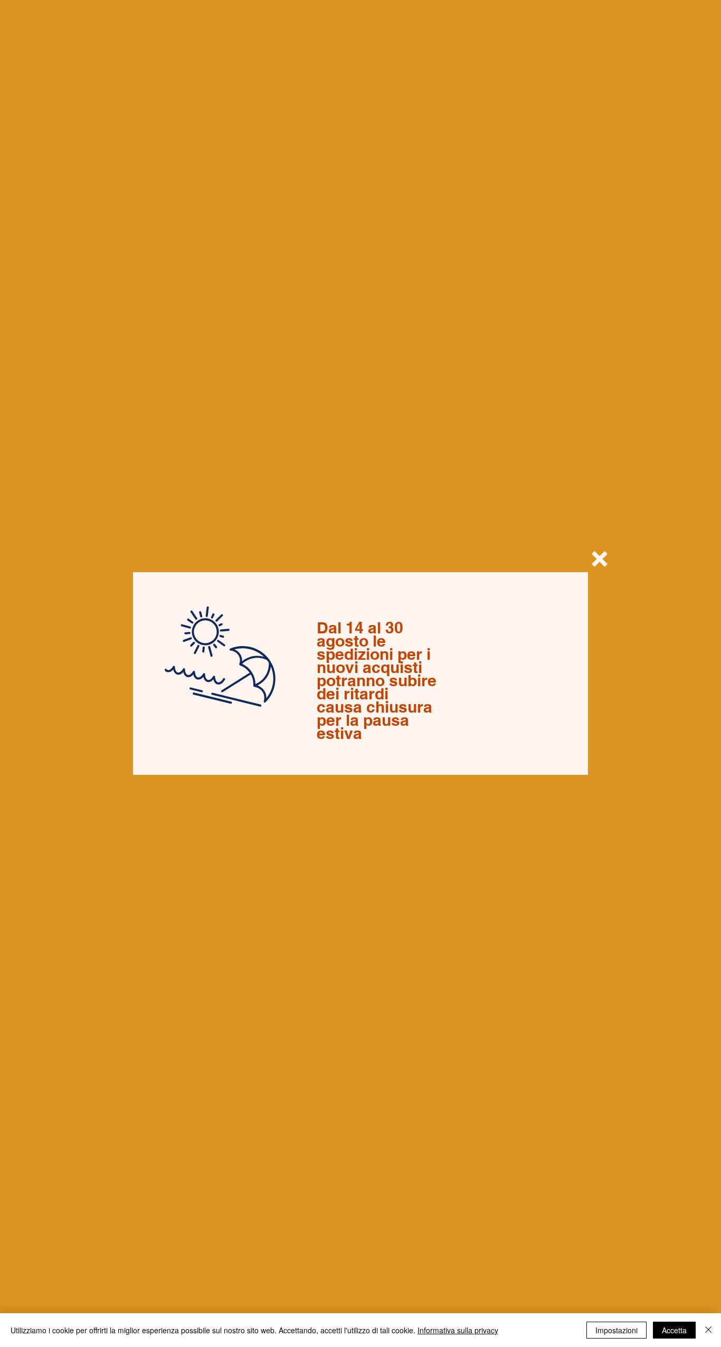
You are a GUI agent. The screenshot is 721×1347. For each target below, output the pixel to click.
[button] (600, 559)
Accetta (674, 1330)
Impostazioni (616, 1330)
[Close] (708, 1330)
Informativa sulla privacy (458, 1330)
